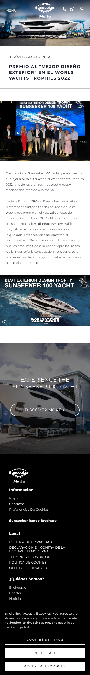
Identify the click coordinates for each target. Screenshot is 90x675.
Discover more (43, 410)
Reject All (45, 653)
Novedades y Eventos (32, 57)
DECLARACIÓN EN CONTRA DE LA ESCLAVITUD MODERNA (37, 549)
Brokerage (17, 587)
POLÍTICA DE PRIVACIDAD (30, 542)
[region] (45, 637)
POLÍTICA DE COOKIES (27, 562)
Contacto (16, 504)
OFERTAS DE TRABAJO (28, 568)
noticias (15, 599)
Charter (15, 593)
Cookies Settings (45, 639)
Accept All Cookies (45, 666)
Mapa (13, 498)
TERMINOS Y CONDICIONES (32, 557)
